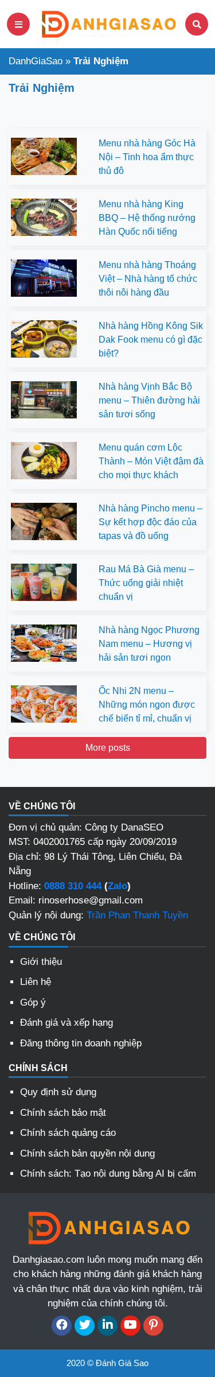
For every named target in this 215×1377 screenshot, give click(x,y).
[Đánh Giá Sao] (107, 23)
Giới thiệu (41, 961)
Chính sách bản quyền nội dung (87, 1153)
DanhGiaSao (35, 61)
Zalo (117, 885)
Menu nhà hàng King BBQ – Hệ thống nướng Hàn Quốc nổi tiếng (147, 217)
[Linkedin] (107, 1325)
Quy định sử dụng (58, 1092)
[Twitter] (85, 1325)
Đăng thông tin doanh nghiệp (81, 1043)
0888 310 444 (72, 885)
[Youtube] (130, 1325)
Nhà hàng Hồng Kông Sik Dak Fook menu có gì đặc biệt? (151, 339)
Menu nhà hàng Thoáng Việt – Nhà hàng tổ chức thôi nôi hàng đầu (148, 278)
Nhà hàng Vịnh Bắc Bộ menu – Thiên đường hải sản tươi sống (149, 400)
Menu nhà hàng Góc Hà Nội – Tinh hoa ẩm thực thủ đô (147, 157)
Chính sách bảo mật (63, 1112)
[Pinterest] (153, 1325)
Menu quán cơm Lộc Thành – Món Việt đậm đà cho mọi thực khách (151, 461)
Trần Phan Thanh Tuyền (137, 915)
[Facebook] (62, 1325)
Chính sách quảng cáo (68, 1132)
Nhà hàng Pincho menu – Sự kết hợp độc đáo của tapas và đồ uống (150, 522)
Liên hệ (35, 981)
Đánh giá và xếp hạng (66, 1022)
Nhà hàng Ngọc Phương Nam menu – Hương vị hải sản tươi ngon (149, 643)
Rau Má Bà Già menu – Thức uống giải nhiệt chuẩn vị (146, 583)
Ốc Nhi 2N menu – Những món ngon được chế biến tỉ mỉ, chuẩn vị (147, 704)
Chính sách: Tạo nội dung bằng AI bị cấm (108, 1173)
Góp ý (33, 1002)
